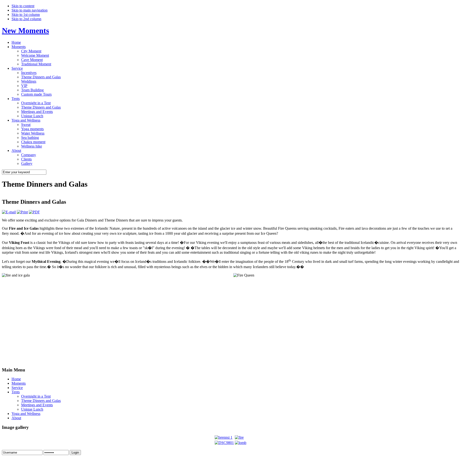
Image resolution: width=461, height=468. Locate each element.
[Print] (22, 212)
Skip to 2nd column (26, 19)
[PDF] (34, 212)
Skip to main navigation (30, 10)
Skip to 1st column (26, 14)
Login (75, 452)
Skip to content (23, 6)
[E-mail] (9, 212)
